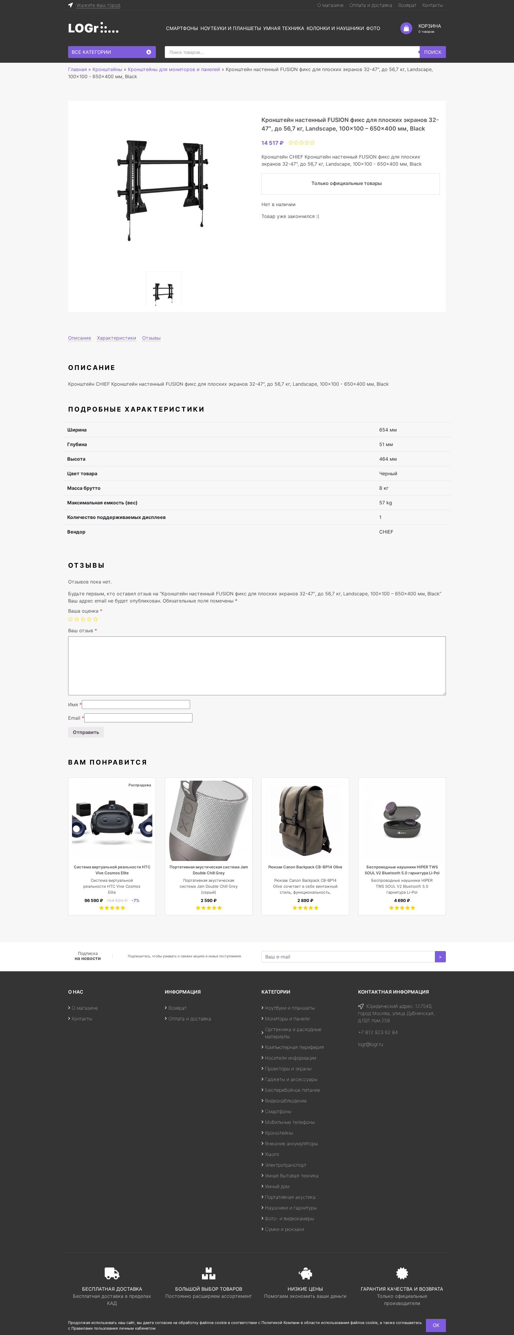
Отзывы (151, 338)
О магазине (330, 5)
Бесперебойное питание (292, 1090)
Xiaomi (272, 1154)
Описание (79, 338)
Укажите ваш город (98, 5)
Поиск (432, 52)
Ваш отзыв (82, 630)
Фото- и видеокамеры (289, 1218)
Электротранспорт (285, 1165)
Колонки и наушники (335, 28)
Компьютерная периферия (294, 1047)
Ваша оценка (85, 611)
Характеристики (116, 338)
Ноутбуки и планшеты (230, 28)
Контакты (432, 5)
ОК (436, 1325)
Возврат (407, 5)
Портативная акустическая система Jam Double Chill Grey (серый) (209, 886)
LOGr (83, 28)
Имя (75, 704)
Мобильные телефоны (290, 1122)
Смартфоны (182, 28)
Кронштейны (279, 1133)
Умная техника (283, 28)
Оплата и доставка (371, 5)
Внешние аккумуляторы (291, 1143)
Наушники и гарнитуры (291, 1208)
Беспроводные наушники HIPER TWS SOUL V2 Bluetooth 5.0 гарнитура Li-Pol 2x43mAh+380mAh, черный (402, 873)
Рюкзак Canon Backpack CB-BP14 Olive (305, 867)
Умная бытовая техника (292, 1176)
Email (76, 718)
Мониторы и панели (287, 1019)
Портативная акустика (290, 1197)
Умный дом (277, 1186)
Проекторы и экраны (288, 1069)
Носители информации (290, 1058)
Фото (373, 28)
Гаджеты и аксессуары (291, 1079)
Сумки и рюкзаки (284, 1229)
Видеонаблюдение (286, 1101)
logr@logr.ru (370, 1044)
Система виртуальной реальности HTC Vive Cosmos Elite (111, 886)
